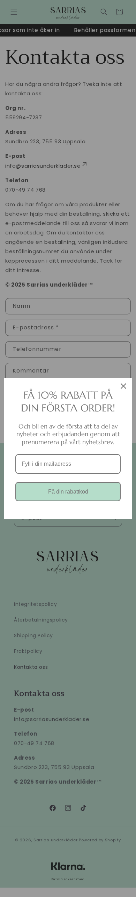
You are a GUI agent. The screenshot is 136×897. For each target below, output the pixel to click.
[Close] (123, 386)
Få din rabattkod (68, 492)
